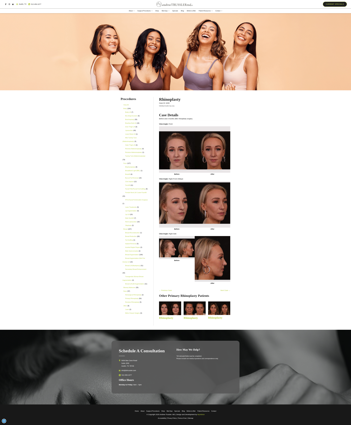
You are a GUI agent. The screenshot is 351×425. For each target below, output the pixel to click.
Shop (163, 411)
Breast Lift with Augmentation (134, 284)
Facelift (127, 185)
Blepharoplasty (130, 167)
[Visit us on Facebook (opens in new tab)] (5, 4)
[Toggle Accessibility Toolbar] (4, 421)
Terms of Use (182, 418)
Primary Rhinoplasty (131, 298)
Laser (127, 309)
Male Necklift (129, 218)
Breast (125, 229)
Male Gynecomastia (131, 251)
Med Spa (169, 411)
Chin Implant (129, 181)
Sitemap (190, 418)
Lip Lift (127, 214)
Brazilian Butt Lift (130, 123)
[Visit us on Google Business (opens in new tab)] (12, 4)
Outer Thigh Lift (130, 145)
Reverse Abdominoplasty (133, 148)
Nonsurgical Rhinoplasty (133, 295)
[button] (335, 4)
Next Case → (225, 290)
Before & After (191, 411)
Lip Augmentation (131, 211)
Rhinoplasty (170, 99)
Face (125, 163)
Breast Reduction (130, 236)
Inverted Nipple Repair (132, 247)
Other (125, 306)
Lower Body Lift (130, 134)
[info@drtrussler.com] (127, 370)
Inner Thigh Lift (130, 127)
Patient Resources (203, 411)
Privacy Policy (172, 418)
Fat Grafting (129, 240)
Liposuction (129, 130)
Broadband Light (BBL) (132, 170)
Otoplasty (128, 225)
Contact (213, 411)
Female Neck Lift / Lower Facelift (135, 192)
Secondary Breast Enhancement (135, 269)
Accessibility (162, 418)
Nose (125, 291)
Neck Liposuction (130, 222)
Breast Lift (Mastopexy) (132, 265)
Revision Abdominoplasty (133, 152)
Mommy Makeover (129, 287)
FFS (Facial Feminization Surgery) (136, 200)
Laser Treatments (130, 207)
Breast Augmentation (132, 254)
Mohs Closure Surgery (132, 313)
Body (125, 108)
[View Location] (17, 4)
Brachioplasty (129, 119)
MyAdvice (201, 414)
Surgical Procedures (153, 411)
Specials (177, 411)
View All (126, 105)
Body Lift (128, 112)
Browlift (127, 174)
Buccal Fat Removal (131, 178)
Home (137, 411)
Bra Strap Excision (131, 116)
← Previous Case (165, 290)
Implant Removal (130, 243)
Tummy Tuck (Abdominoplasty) (135, 156)
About (142, 411)
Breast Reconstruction (132, 233)
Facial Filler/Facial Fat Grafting (135, 189)
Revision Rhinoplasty (132, 302)
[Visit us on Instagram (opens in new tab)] (9, 4)
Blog (183, 411)
